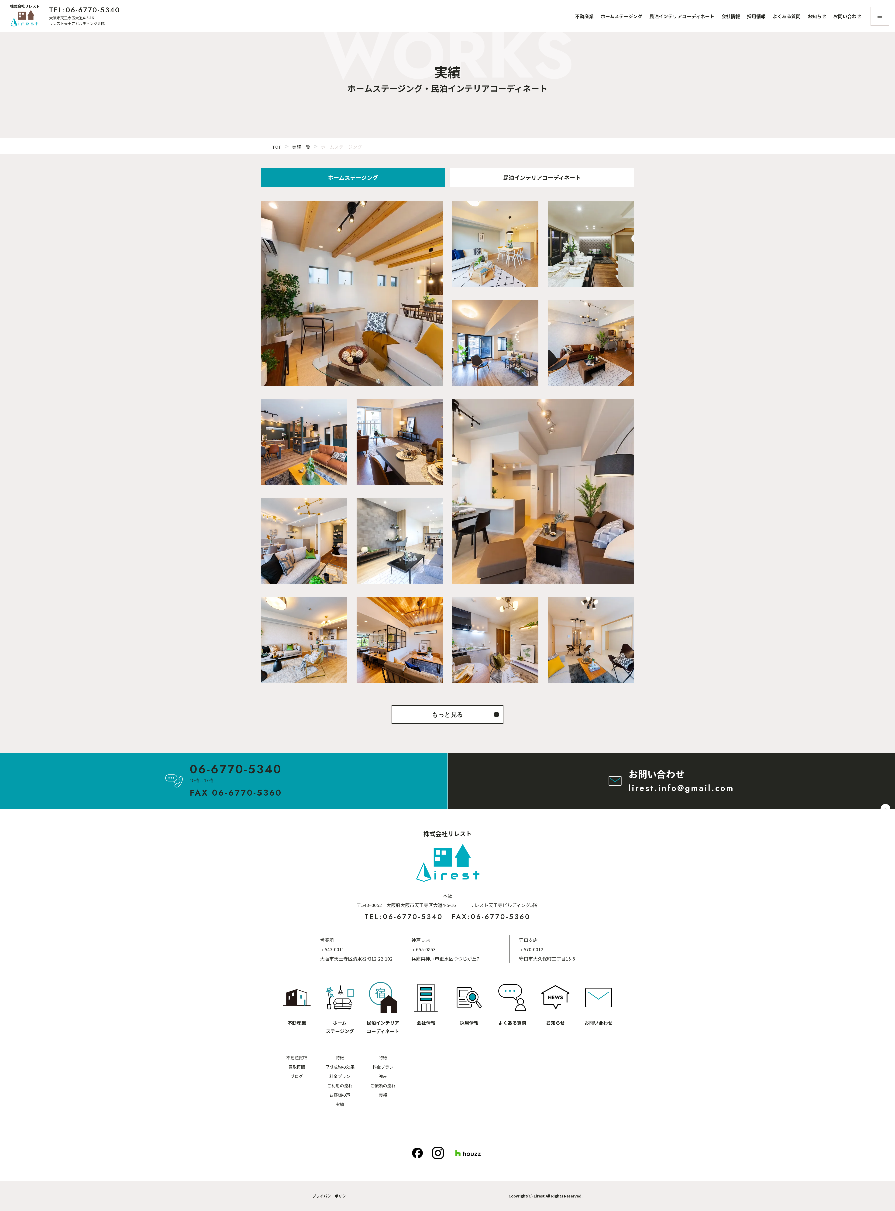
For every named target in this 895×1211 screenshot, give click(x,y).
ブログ (296, 1076)
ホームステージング (621, 16)
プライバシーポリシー (331, 1196)
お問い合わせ (847, 16)
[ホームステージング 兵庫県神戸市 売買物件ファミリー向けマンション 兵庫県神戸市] (304, 541)
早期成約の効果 (340, 1067)
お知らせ (817, 16)
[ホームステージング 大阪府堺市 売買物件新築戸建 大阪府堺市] (352, 293)
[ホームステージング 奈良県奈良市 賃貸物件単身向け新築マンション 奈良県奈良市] (495, 640)
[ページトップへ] (885, 809)
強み (383, 1076)
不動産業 (584, 16)
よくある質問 (787, 16)
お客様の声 (339, 1095)
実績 (340, 1104)
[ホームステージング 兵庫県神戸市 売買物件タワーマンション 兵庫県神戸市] (591, 640)
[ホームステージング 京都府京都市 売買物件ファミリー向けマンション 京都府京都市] (304, 640)
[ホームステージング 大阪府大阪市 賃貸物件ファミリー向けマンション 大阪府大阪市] (543, 491)
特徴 (340, 1057)
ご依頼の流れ (383, 1085)
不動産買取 (296, 1057)
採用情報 (756, 16)
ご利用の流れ (339, 1085)
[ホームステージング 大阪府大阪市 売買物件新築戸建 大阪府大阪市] (400, 541)
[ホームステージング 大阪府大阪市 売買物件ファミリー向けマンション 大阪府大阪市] (495, 244)
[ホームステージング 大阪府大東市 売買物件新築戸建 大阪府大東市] (304, 442)
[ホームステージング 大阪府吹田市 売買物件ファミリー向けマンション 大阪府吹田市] (591, 244)
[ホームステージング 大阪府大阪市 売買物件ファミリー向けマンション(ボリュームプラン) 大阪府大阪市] (495, 343)
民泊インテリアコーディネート (681, 16)
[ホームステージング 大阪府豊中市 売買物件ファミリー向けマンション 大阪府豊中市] (400, 442)
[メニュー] (880, 16)
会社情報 (730, 16)
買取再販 (296, 1067)
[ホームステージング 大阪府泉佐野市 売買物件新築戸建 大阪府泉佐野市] (400, 640)
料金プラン (339, 1076)
